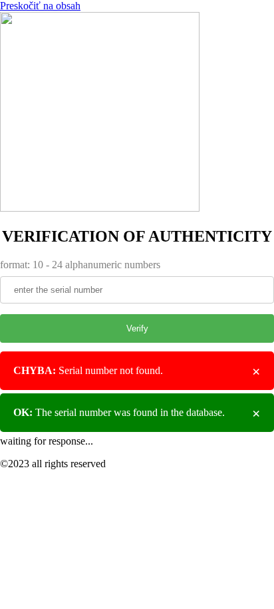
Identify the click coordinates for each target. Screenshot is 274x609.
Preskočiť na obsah (40, 5)
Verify (137, 328)
